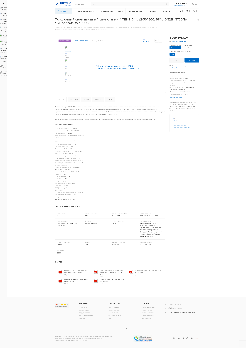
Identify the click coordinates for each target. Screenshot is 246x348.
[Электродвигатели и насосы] (3, 67)
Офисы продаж (84, 310)
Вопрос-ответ (146, 318)
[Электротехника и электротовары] (3, 22)
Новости (82, 318)
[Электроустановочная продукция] (3, 15)
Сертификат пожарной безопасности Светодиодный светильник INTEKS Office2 (112, 272)
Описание (60, 99)
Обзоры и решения (114, 315)
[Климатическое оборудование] (3, 29)
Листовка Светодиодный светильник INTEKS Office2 (112, 280)
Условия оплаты (147, 310)
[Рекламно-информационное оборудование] (3, 74)
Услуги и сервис (113, 310)
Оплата (86, 99)
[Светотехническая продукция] (3, 9)
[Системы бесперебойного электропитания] (3, 51)
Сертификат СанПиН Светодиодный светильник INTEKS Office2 (76, 271)
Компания (83, 303)
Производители (113, 312)
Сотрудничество (84, 312)
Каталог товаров (113, 307)
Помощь (145, 303)
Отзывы (109, 99)
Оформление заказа (148, 307)
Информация (114, 303)
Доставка (97, 99)
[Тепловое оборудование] (3, 36)
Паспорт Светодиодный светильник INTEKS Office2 (76, 280)
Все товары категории (179, 125)
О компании (83, 307)
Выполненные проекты (86, 315)
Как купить (74, 99)
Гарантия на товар (148, 315)
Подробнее (175, 68)
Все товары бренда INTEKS (181, 127)
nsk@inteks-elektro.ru (176, 308)
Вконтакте (127, 328)
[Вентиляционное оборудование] (3, 43)
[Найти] (166, 4)
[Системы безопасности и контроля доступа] (3, 59)
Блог (109, 318)
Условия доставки (148, 312)
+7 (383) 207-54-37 (179, 3)
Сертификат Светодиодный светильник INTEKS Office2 (148, 271)
